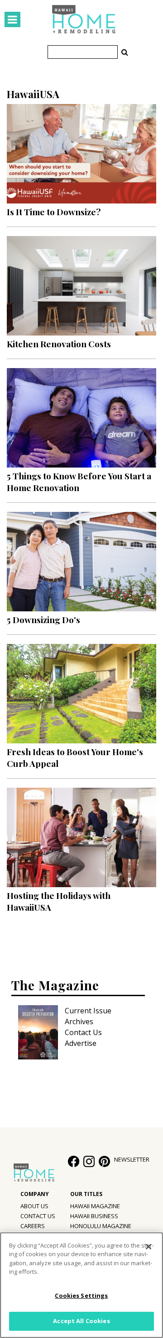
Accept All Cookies (81, 1321)
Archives (79, 1021)
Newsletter (131, 1159)
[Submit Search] (124, 52)
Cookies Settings (81, 1295)
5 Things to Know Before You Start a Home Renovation (79, 481)
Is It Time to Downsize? (54, 211)
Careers (32, 1226)
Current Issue (88, 1011)
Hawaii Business (94, 1216)
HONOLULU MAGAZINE (100, 1226)
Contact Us (83, 1032)
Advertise (80, 1043)
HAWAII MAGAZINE (95, 1206)
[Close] (148, 1247)
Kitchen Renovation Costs (59, 344)
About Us (34, 1206)
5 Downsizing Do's (43, 619)
